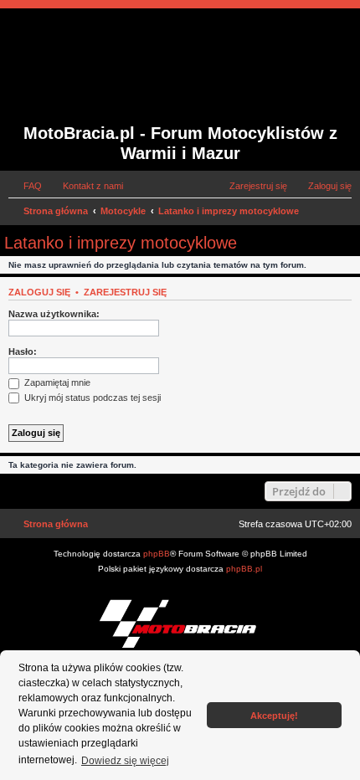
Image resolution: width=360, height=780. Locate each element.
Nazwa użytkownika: (54, 314)
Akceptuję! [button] (274, 716)
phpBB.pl (244, 568)
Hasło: (22, 351)
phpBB (156, 553)
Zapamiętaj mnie (56, 382)
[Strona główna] (128, 68)
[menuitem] (25, 186)
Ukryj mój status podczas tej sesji (91, 398)
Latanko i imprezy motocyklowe (120, 242)
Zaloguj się (39, 292)
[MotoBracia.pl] (180, 623)
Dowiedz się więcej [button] (125, 761)
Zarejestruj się (125, 292)
